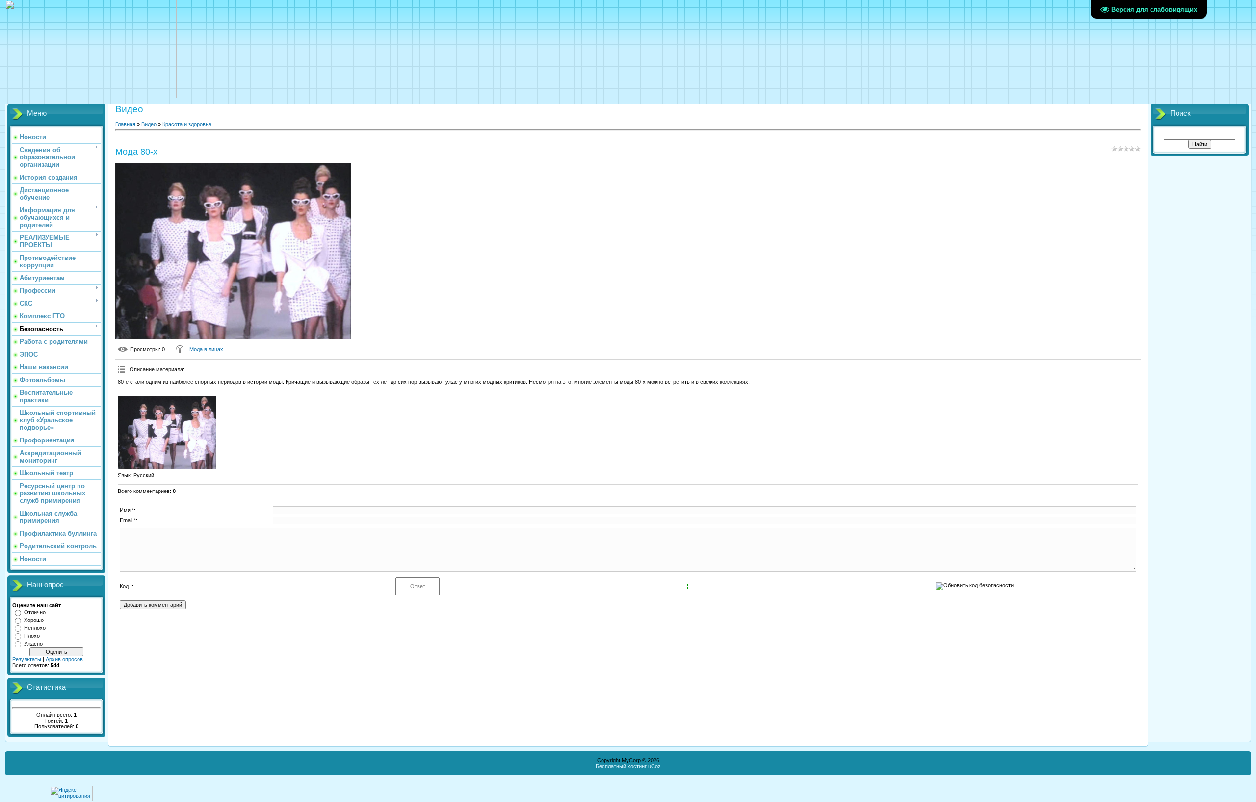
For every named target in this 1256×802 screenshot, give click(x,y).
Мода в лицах (206, 349)
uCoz (654, 766)
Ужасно (33, 644)
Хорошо (34, 620)
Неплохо (35, 628)
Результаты (26, 659)
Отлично (35, 612)
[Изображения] (167, 432)
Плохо (32, 636)
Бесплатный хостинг (621, 766)
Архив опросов (64, 659)
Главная (125, 124)
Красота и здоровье (186, 124)
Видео (149, 124)
